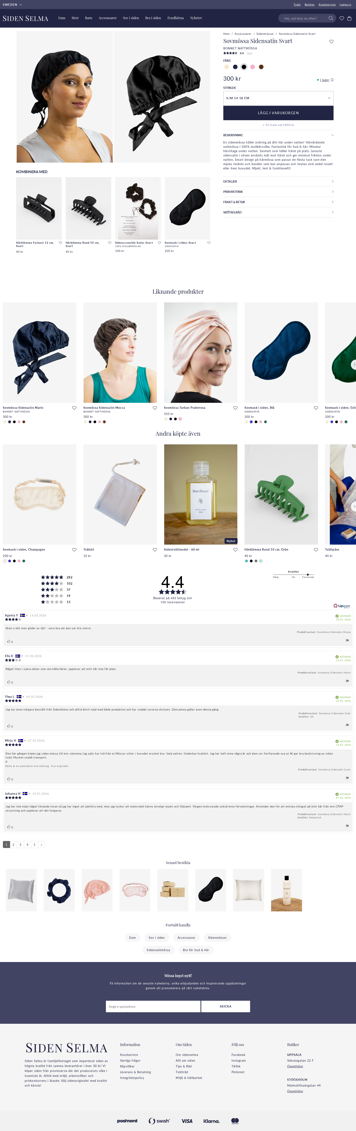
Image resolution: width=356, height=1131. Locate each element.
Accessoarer (243, 34)
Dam (132, 937)
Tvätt (297, 4)
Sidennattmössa (158, 950)
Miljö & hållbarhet (189, 1078)
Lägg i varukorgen (278, 112)
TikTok (236, 1066)
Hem (226, 34)
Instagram (239, 1060)
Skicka (226, 1006)
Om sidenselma (187, 1055)
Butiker (310, 4)
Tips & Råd (184, 1066)
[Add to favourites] (60, 242)
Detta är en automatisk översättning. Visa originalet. (37, 766)
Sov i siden (157, 937)
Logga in (345, 4)
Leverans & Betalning (135, 1072)
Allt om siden (185, 1060)
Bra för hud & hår (196, 950)
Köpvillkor (127, 1066)
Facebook (239, 1055)
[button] (278, 98)
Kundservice (327, 4)
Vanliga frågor (130, 1060)
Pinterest (238, 1072)
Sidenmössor (265, 34)
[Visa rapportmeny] (347, 641)
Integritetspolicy (132, 1078)
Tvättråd (182, 1072)
